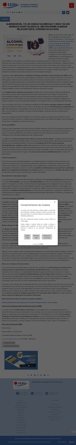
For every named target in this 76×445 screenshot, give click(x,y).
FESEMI (41, 244)
